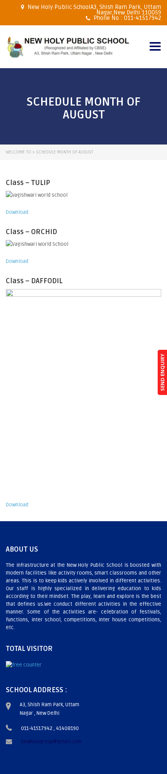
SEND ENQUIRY (162, 372)
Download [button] (17, 212)
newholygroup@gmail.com (51, 742)
